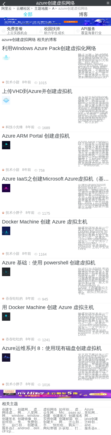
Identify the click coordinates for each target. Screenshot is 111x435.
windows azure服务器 (19, 415)
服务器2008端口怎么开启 (10, 428)
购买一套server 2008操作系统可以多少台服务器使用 (76, 425)
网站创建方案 (64, 422)
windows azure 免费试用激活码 (35, 415)
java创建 (91, 418)
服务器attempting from (92, 428)
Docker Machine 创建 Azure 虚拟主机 (44, 222)
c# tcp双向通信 (10, 431)
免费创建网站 (35, 422)
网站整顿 (50, 428)
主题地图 (41, 9)
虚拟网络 (50, 409)
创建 (46, 415)
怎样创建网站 (92, 422)
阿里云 (6, 9)
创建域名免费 (35, 425)
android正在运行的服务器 (89, 425)
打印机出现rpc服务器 (80, 428)
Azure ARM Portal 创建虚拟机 (36, 136)
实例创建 (50, 418)
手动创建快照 (48, 425)
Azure (89, 409)
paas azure (76, 412)
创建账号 (38, 418)
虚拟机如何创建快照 (80, 409)
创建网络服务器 (25, 409)
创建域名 (75, 415)
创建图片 (60, 415)
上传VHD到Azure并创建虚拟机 (37, 91)
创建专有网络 (10, 409)
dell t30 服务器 (38, 428)
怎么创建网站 (7, 425)
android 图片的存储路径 (25, 428)
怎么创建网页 (76, 422)
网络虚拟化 (10, 412)
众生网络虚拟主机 (51, 412)
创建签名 (9, 418)
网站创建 (89, 415)
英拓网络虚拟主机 (92, 412)
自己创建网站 (19, 425)
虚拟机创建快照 (38, 409)
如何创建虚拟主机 (67, 409)
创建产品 (80, 418)
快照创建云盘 (61, 425)
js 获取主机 (67, 428)
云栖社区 (23, 9)
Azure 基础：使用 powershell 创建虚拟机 (48, 263)
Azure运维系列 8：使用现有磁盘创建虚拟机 (52, 348)
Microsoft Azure (64, 412)
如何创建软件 (10, 422)
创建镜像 (24, 418)
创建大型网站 (51, 422)
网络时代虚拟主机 (7, 415)
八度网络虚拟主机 (35, 412)
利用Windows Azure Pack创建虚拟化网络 (49, 48)
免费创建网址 (22, 422)
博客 (83, 14)
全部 (27, 14)
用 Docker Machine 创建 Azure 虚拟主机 (48, 307)
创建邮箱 (66, 418)
